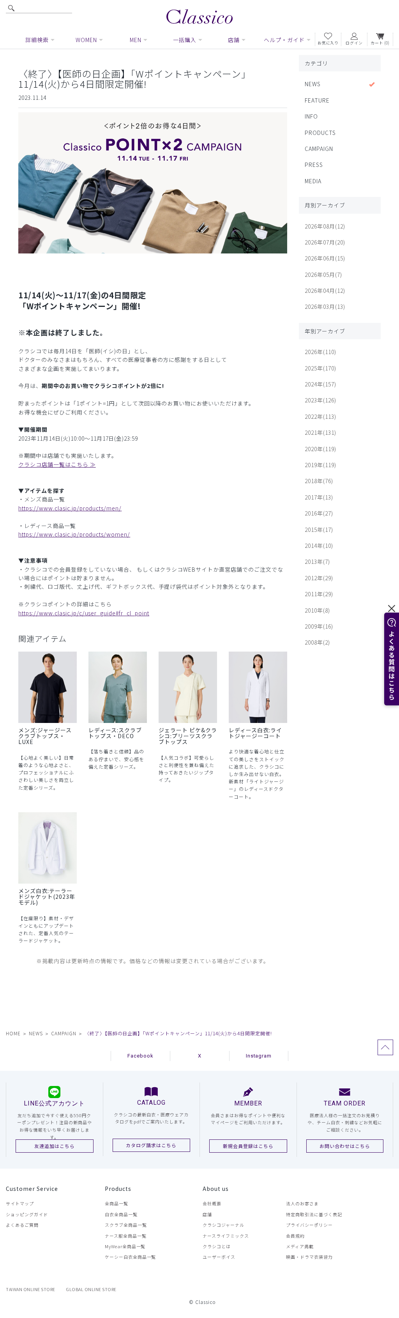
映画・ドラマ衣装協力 (309, 1257)
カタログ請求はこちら (151, 1145)
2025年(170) (320, 368)
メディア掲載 (300, 1246)
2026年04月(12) (325, 290)
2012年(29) (319, 578)
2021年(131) (320, 432)
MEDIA (313, 181)
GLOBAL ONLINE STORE (91, 1289)
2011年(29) (319, 594)
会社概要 (212, 1203)
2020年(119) (320, 449)
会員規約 (295, 1236)
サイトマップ (20, 1203)
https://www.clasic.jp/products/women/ (74, 534)
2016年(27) (319, 513)
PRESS (314, 164)
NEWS (313, 84)
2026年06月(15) (325, 258)
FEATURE (317, 100)
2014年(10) (319, 545)
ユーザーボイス (219, 1257)
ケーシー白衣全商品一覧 (130, 1257)
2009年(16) (319, 626)
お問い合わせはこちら (345, 1146)
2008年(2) (317, 642)
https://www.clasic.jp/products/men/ (70, 508)
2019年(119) (320, 465)
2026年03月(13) (325, 306)
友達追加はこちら (54, 1146)
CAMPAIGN (319, 148)
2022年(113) (320, 416)
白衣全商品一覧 (121, 1214)
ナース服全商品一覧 (126, 1236)
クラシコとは (217, 1246)
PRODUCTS (320, 132)
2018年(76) (319, 481)
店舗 (207, 1214)
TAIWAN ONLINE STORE (30, 1289)
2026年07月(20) (325, 242)
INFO (311, 116)
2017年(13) (319, 497)
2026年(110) (320, 352)
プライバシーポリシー (309, 1225)
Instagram (259, 1056)
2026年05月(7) (323, 274)
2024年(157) (320, 384)
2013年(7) (317, 561)
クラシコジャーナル (223, 1225)
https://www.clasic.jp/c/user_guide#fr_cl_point (83, 613)
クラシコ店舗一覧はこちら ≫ (57, 464)
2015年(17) (319, 529)
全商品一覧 (116, 1203)
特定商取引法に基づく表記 (314, 1214)
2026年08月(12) (325, 226)
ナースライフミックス (226, 1236)
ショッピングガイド (27, 1214)
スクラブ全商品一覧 (126, 1225)
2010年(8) (317, 610)
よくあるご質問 (22, 1225)
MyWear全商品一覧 (125, 1246)
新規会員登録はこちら (248, 1146)
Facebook (140, 1056)
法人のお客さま (302, 1203)
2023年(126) (320, 400)
